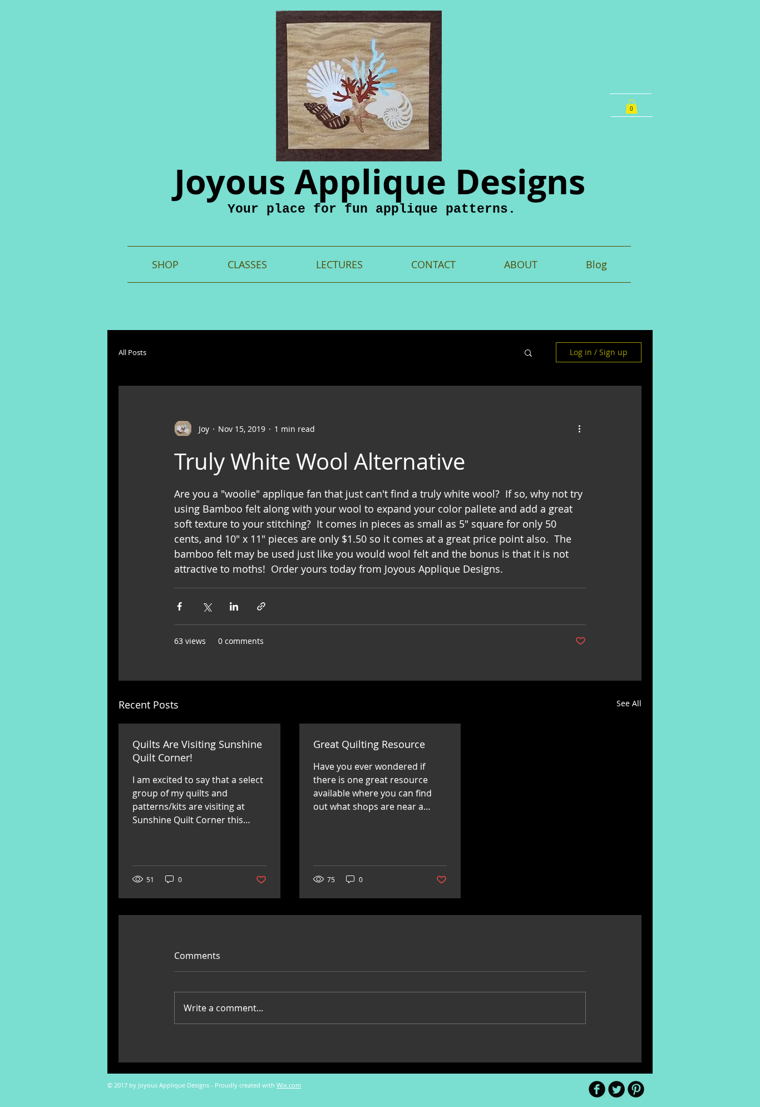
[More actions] (579, 428)
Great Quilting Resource (369, 744)
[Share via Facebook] (179, 606)
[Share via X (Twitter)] (206, 606)
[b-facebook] (597, 1089)
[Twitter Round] (616, 1089)
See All (628, 703)
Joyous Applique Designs (379, 181)
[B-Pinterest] (636, 1089)
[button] (631, 106)
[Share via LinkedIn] (234, 606)
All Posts (132, 352)
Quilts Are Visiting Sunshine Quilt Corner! (197, 750)
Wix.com (289, 1085)
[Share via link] (261, 606)
